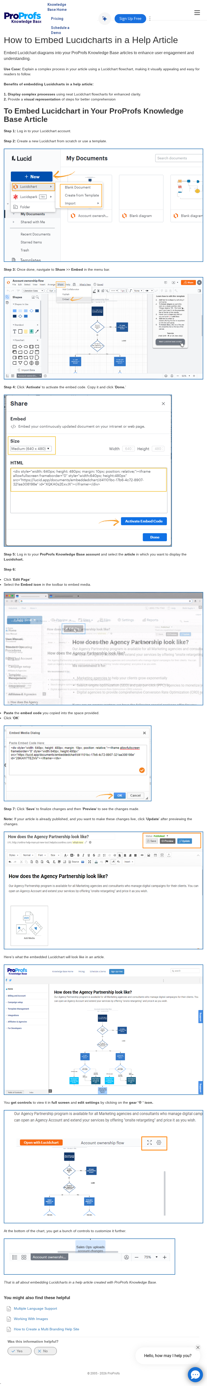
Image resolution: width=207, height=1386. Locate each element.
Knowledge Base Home (57, 7)
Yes (19, 1351)
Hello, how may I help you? (168, 1355)
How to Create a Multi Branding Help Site (46, 1329)
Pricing (57, 19)
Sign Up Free (130, 18)
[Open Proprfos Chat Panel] (195, 1374)
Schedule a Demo (60, 30)
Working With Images (31, 1319)
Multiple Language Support (35, 1308)
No (45, 1351)
